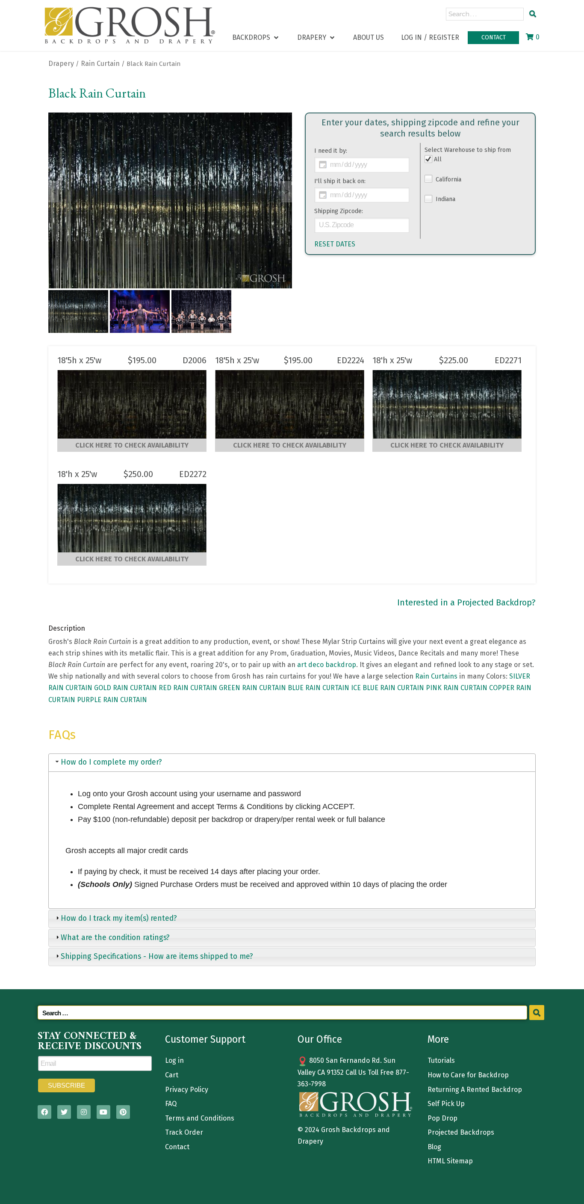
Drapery (61, 63)
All (438, 159)
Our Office (320, 1039)
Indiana (444, 199)
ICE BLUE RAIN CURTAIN (387, 688)
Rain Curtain (100, 63)
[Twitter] (64, 1112)
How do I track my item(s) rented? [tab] (119, 918)
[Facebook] (44, 1112)
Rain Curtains (436, 676)
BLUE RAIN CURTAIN (318, 688)
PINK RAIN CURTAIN (456, 688)
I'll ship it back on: (340, 181)
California (447, 179)
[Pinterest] (123, 1112)
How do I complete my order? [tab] (111, 762)
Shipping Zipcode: (338, 211)
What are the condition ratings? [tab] (115, 937)
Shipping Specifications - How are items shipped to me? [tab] (157, 956)
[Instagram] (84, 1112)
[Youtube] (103, 1112)
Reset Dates (334, 244)
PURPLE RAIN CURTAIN (112, 700)
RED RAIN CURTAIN (188, 688)
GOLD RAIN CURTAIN (125, 688)
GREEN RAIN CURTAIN (252, 688)
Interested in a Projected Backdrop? (466, 602)
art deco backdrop (326, 665)
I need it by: (330, 150)
